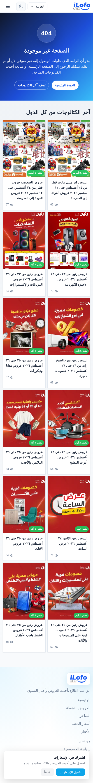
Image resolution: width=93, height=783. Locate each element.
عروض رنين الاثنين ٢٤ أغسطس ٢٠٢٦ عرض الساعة (72, 543)
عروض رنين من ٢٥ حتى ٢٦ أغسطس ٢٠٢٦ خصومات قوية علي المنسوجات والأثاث (69, 632)
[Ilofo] (78, 678)
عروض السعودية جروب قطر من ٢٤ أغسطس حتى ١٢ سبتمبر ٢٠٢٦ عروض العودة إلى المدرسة (25, 190)
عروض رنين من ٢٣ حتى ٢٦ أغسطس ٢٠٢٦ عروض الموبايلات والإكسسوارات (24, 279)
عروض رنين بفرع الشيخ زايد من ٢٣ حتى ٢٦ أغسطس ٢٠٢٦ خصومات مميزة (71, 368)
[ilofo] (81, 6)
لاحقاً (47, 772)
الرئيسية (84, 700)
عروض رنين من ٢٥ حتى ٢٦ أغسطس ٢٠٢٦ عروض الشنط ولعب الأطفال (24, 630)
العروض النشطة (78, 708)
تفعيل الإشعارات (70, 772)
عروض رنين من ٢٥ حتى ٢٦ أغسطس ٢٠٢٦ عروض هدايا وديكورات (24, 365)
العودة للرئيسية (65, 85)
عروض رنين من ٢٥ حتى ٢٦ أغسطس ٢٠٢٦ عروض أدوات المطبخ (69, 457)
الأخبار (85, 731)
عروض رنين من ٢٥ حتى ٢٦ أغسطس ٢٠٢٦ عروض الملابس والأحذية (24, 457)
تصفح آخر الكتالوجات (32, 85)
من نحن (84, 741)
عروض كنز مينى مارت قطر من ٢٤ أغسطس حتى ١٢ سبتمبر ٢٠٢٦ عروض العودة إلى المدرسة (69, 190)
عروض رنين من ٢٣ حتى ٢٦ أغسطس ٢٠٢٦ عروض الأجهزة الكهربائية (69, 279)
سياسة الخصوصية (77, 749)
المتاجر (85, 716)
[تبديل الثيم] (21, 6)
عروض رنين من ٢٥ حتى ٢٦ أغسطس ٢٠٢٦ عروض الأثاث (24, 543)
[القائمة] (8, 6)
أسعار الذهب (81, 724)
